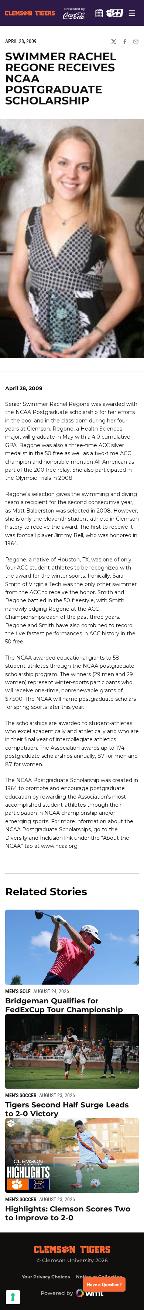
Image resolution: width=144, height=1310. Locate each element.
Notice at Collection (99, 1276)
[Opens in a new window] (114, 12)
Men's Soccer (21, 1095)
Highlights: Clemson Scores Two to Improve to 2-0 (67, 1213)
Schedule (99, 13)
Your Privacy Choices (46, 1276)
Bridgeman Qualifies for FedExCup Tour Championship (64, 1005)
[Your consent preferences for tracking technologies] (13, 1297)
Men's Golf (18, 991)
